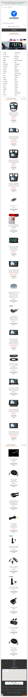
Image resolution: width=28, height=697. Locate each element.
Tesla (16, 89)
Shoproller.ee (24, 695)
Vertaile (13, 122)
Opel (16, 68)
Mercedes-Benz (19, 60)
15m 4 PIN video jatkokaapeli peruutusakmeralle (13, 649)
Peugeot (17, 70)
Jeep (4, 91)
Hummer (5, 81)
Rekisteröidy (10, 7)
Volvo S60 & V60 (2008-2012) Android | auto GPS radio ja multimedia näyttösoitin (14, 138)
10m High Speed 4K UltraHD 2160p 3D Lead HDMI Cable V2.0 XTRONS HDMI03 (13, 502)
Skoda (16, 81)
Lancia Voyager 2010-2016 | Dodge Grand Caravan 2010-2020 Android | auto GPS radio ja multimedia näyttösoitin (14, 341)
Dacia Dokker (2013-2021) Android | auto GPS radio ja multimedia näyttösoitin (14, 184)
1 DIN (4, 52)
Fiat (4, 73)
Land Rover (17, 52)
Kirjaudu (6, 7)
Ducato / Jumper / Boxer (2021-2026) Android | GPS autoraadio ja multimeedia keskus (13, 248)
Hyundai (5, 83)
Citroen (5, 68)
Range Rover (18, 73)
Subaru (16, 87)
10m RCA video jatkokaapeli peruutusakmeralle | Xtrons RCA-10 (14, 525)
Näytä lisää (23, 98)
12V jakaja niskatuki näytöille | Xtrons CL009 (13, 587)
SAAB (16, 77)
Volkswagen (18, 92)
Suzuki (16, 85)
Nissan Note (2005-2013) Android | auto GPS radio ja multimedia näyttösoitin (14, 410)
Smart (16, 83)
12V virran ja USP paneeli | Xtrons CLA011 (14, 628)
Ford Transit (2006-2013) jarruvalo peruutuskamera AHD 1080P (14, 226)
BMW (4, 60)
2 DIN (4, 54)
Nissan (16, 66)
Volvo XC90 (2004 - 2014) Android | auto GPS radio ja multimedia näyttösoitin (14, 271)
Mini (16, 62)
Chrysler (5, 66)
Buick (4, 62)
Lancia (4, 94)
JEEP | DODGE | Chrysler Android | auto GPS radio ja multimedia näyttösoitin (14, 433)
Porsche (17, 71)
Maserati (17, 56)
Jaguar (5, 89)
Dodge (4, 71)
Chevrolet (5, 64)
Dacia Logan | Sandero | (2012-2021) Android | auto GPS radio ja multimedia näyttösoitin (14, 161)
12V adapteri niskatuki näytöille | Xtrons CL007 (13, 547)
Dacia (4, 70)
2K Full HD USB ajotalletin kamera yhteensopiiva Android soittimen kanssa (13, 318)
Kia (4, 92)
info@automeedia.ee (19, 3)
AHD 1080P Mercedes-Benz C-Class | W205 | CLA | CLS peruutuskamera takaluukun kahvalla (13, 366)
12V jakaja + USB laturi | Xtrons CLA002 (14, 567)
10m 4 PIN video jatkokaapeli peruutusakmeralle (13, 480)
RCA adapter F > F (13, 205)
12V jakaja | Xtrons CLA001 (13, 608)
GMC (4, 77)
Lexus (16, 54)
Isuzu (4, 85)
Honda (4, 79)
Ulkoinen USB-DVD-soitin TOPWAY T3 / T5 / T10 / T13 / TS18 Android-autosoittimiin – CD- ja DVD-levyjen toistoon (14, 295)
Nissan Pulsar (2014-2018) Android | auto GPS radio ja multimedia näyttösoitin (14, 114)
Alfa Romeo (6, 56)
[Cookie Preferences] (2, 695)
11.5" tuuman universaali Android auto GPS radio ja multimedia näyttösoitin (14, 389)
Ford (4, 75)
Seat (16, 79)
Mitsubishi (17, 64)
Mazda (16, 58)
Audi (4, 58)
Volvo (16, 94)
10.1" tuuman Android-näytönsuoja (13, 460)
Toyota (16, 91)
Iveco (4, 87)
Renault (16, 75)
